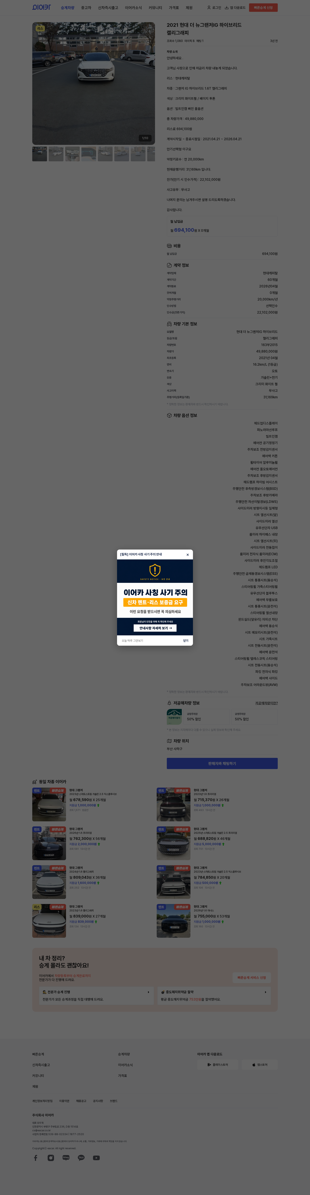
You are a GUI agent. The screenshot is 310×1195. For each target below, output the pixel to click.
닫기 (185, 640)
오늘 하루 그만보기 (132, 640)
